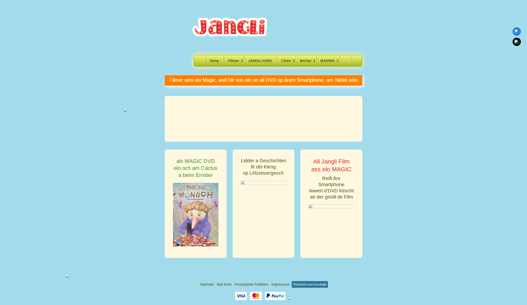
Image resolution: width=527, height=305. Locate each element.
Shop (214, 61)
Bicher (305, 61)
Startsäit (207, 284)
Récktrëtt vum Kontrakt (309, 284)
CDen (286, 61)
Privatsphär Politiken (251, 284)
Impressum (280, 284)
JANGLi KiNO (260, 61)
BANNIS (328, 61)
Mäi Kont (224, 284)
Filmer (233, 61)
